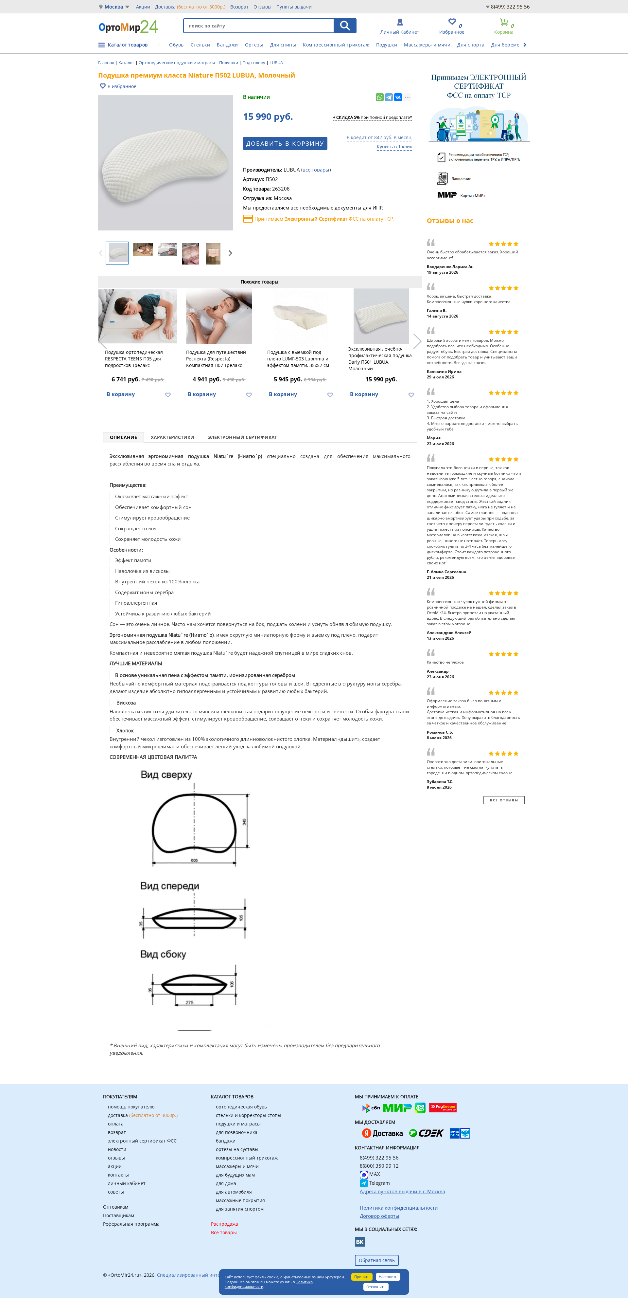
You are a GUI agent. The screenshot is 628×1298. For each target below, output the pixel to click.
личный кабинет (127, 1183)
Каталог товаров (128, 45)
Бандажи (227, 45)
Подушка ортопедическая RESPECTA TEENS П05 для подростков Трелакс (134, 358)
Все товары (224, 1232)
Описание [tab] (123, 437)
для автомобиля (234, 1192)
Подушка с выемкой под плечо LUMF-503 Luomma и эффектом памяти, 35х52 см (298, 358)
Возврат (239, 7)
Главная (106, 62)
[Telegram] (389, 97)
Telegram (379, 1182)
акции (115, 1166)
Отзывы (262, 7)
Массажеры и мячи (427, 45)
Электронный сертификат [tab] (242, 437)
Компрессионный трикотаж (336, 45)
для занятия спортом (240, 1209)
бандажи (226, 1141)
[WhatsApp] (380, 97)
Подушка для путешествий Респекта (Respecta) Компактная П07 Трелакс (216, 358)
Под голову (254, 62)
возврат (117, 1132)
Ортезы (254, 45)
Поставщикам (118, 1215)
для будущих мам (235, 1175)
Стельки (200, 45)
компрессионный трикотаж (247, 1158)
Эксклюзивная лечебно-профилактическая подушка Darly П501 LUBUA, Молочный (380, 359)
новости (117, 1149)
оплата (116, 1124)
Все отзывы (504, 800)
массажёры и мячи (237, 1166)
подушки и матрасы (238, 1124)
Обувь (176, 45)
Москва (114, 6)
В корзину (121, 394)
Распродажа (224, 1224)
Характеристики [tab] (172, 437)
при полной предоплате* (372, 117)
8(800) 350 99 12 (379, 1165)
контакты (118, 1175)
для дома (226, 1183)
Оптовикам (115, 1207)
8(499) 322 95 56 (510, 6)
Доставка (190, 7)
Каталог (126, 62)
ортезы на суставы (237, 1149)
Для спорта (470, 45)
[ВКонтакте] (398, 97)
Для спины (283, 45)
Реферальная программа (131, 1224)
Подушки (386, 45)
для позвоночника (236, 1132)
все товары (316, 169)
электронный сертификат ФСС (142, 1141)
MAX (374, 1174)
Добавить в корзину (285, 143)
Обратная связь (377, 1260)
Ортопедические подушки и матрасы (177, 62)
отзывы (116, 1158)
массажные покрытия (240, 1200)
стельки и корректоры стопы (248, 1115)
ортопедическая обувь (241, 1107)
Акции (143, 7)
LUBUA (277, 62)
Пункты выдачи (294, 7)
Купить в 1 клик (394, 146)
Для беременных (511, 45)
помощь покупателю (131, 1107)
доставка (143, 1115)
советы (116, 1192)
